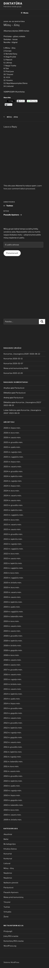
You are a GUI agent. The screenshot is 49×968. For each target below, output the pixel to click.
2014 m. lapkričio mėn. (13, 694)
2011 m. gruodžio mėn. (13, 747)
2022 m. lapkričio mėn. (13, 539)
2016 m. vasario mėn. (12, 674)
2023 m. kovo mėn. (11, 520)
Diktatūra (13, 3)
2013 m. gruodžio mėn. (13, 708)
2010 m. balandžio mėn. (13, 805)
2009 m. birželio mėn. (13, 820)
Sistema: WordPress (11, 962)
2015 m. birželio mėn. (12, 684)
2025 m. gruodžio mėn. (13, 442)
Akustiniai (8, 834)
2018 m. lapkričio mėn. (13, 641)
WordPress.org (10, 946)
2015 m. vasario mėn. (12, 689)
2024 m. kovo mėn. (11, 491)
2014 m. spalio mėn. (12, 699)
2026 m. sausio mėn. (12, 437)
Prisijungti (8, 931)
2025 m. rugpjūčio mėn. (13, 457)
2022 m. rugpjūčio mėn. (13, 549)
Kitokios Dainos (10, 849)
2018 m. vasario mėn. (12, 660)
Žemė (6, 917)
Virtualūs (7, 912)
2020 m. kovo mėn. (11, 587)
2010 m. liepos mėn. (12, 795)
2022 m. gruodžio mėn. (13, 534)
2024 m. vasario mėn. (12, 496)
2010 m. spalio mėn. (12, 786)
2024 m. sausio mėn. (12, 500)
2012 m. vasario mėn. (12, 742)
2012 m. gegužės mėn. (13, 737)
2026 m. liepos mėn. (12, 428)
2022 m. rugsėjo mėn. (13, 544)
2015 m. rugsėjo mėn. (13, 679)
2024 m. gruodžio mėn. (13, 471)
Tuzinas (7, 907)
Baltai (6, 839)
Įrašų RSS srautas (11, 936)
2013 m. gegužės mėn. (13, 713)
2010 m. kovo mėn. (11, 810)
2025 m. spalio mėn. (12, 447)
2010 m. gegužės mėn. (13, 800)
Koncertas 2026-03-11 (13, 359)
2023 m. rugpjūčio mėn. (13, 515)
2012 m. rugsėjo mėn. (12, 733)
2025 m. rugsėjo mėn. (13, 452)
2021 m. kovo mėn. (11, 573)
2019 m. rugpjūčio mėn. (13, 612)
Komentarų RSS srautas (14, 941)
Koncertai (8, 854)
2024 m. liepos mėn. (12, 486)
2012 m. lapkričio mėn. (13, 728)
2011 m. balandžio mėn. (13, 762)
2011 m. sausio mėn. (12, 771)
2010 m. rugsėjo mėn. (13, 791)
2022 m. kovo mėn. (11, 554)
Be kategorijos (10, 844)
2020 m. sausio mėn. (12, 597)
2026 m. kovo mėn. (11, 433)
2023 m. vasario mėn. (12, 525)
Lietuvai (7, 863)
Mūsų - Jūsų (12, 117)
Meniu (25, 13)
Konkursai (8, 859)
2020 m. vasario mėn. (12, 592)
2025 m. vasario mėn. (12, 467)
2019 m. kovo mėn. (11, 621)
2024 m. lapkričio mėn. (13, 476)
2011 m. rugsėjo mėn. (12, 757)
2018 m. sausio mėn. (12, 665)
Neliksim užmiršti (11, 883)
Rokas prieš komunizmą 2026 (16, 368)
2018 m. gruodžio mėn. (13, 636)
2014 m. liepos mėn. (12, 703)
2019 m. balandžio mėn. (13, 616)
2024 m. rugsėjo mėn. (13, 481)
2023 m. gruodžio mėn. (13, 505)
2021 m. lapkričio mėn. (13, 563)
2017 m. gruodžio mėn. (13, 670)
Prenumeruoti (12, 253)
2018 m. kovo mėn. (11, 655)
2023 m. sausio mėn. (12, 529)
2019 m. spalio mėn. (12, 607)
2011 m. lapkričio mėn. (13, 752)
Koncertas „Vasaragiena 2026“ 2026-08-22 (22, 354)
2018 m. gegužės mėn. (13, 650)
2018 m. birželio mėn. (12, 646)
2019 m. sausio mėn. (12, 631)
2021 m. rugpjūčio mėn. (13, 568)
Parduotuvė (19, 388)
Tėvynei (7, 902)
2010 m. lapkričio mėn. (13, 781)
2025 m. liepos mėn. (12, 462)
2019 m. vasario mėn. (12, 626)
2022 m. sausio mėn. (12, 558)
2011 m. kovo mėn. (11, 766)
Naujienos (8, 873)
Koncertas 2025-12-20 (13, 373)
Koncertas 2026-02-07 (13, 363)
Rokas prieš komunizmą (13, 897)
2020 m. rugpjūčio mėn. (13, 578)
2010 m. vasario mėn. (12, 815)
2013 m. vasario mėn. (12, 718)
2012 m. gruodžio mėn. (13, 723)
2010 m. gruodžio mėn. (13, 776)
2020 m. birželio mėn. (13, 583)
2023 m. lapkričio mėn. (13, 510)
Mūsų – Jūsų (9, 868)
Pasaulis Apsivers (11, 892)
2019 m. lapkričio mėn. (13, 602)
